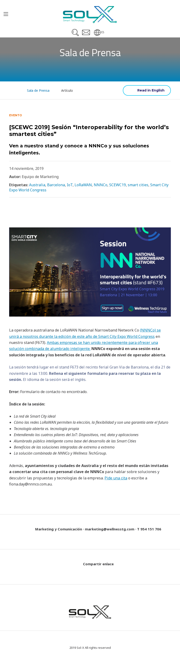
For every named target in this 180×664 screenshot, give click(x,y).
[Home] (13, 90)
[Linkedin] (34, 212)
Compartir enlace (98, 564)
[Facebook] (23, 212)
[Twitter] (12, 212)
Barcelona (56, 184)
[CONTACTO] (86, 32)
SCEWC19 (117, 184)
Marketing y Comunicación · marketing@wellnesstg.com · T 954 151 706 (98, 529)
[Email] (46, 212)
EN (147, 90)
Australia (37, 184)
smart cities (138, 184)
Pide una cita (116, 478)
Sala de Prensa (38, 90)
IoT (70, 184)
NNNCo (100, 184)
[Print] (60, 212)
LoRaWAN (83, 184)
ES (102, 32)
